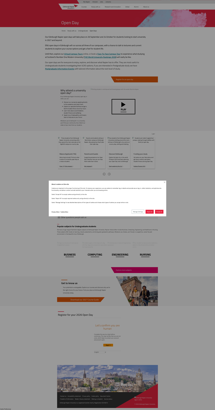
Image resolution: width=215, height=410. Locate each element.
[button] (164, 182)
